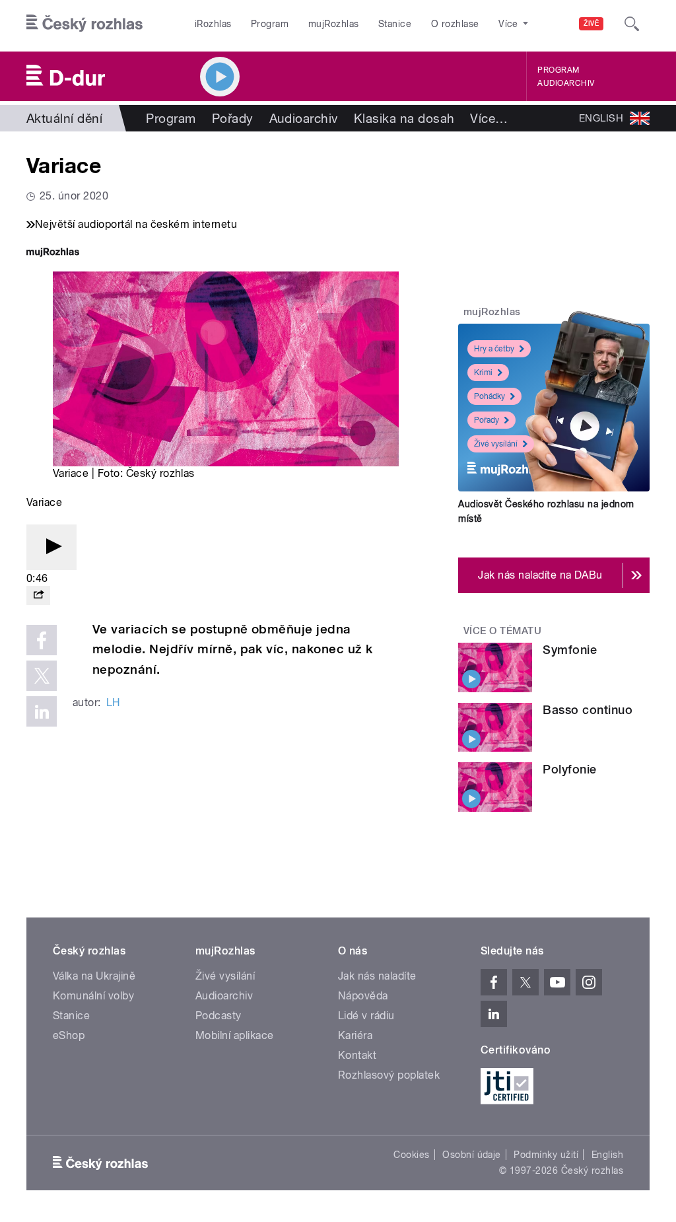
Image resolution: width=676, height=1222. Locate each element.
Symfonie (570, 650)
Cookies (411, 1154)
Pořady (233, 118)
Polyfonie (569, 769)
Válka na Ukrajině (94, 976)
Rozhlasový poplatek (389, 1075)
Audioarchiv (565, 83)
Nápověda (363, 995)
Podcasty (218, 1015)
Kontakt (357, 1055)
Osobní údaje (471, 1154)
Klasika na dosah (404, 118)
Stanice (394, 23)
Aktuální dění (64, 118)
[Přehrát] (51, 547)
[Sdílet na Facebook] (41, 640)
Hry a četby (494, 348)
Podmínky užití (546, 1154)
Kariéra (355, 1035)
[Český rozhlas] (84, 24)
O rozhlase (455, 23)
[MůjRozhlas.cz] (52, 253)
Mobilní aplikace (234, 1035)
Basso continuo (587, 710)
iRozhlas (213, 23)
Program (269, 23)
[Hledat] (632, 24)
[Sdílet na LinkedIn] (41, 711)
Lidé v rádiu (366, 1015)
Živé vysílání (496, 444)
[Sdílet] (38, 595)
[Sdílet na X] (41, 676)
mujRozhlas (333, 23)
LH (113, 702)
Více (489, 118)
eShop (68, 1035)
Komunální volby (93, 995)
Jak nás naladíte (377, 976)
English (607, 1154)
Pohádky (489, 396)
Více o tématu (502, 631)
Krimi (483, 372)
